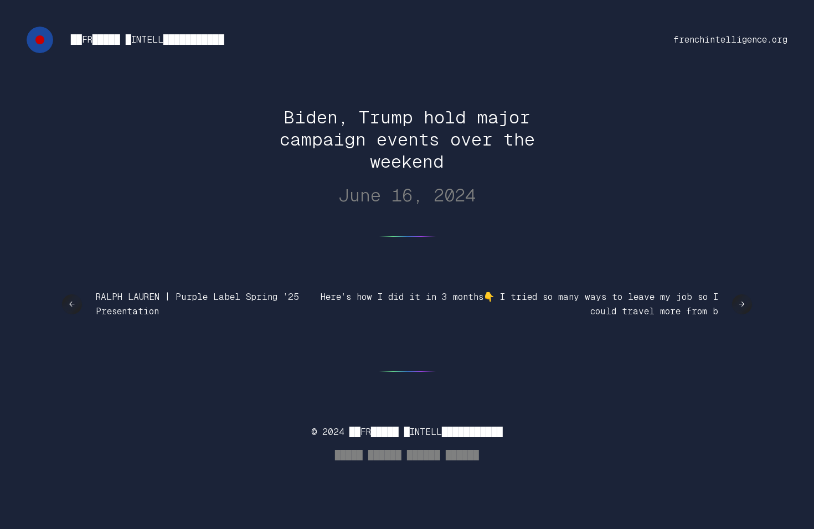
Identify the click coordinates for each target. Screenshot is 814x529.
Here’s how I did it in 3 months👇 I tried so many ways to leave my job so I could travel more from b (519, 304)
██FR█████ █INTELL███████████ (147, 39)
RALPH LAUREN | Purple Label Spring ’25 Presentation (197, 304)
